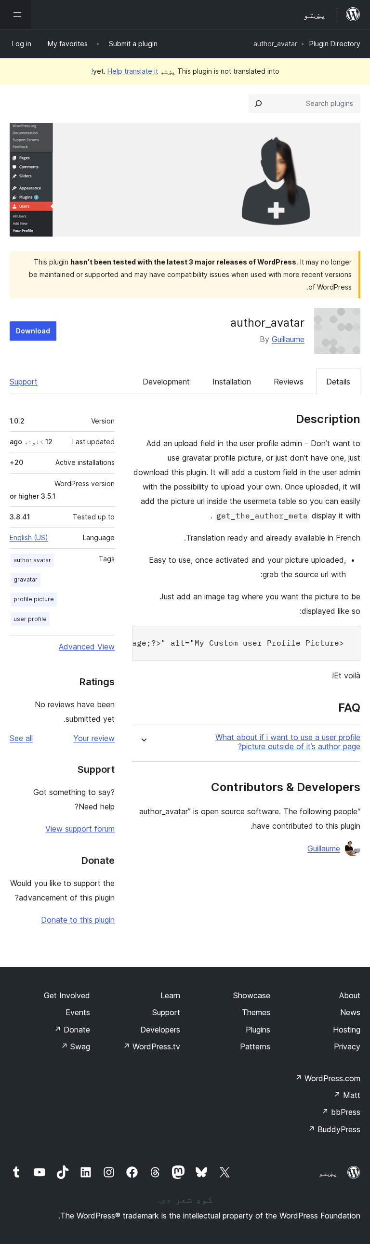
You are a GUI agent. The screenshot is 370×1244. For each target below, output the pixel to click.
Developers (160, 1029)
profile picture (33, 599)
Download (33, 331)
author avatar (32, 560)
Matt (346, 1095)
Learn (170, 995)
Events (78, 1012)
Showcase (251, 995)
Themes (256, 1012)
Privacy (347, 1046)
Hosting (346, 1029)
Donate (72, 1029)
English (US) (29, 537)
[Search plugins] (258, 103)
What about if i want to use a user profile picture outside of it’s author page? (287, 742)
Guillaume (288, 339)
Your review (94, 738)
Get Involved (67, 995)
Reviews (289, 381)
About (349, 995)
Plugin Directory (334, 44)
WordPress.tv (151, 1046)
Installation (231, 381)
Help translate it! (124, 71)
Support (24, 381)
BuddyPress (334, 1129)
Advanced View (87, 646)
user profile (30, 618)
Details (338, 381)
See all (21, 738)
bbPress (340, 1112)
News (350, 1012)
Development (166, 381)
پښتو (328, 1173)
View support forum (80, 829)
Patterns (255, 1046)
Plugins (258, 1029)
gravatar (25, 579)
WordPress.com (327, 1078)
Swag (75, 1046)
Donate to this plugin (78, 920)
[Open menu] (15, 14)
